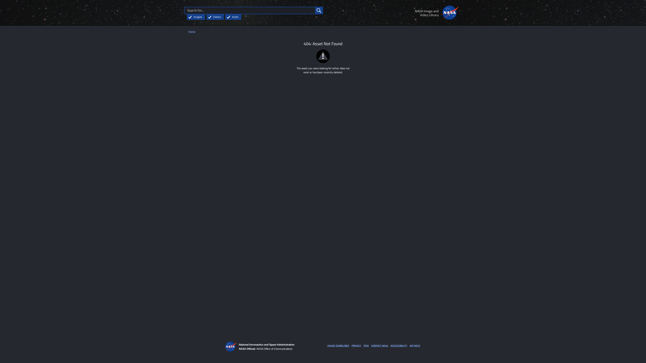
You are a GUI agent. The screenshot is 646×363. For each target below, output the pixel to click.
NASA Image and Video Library (427, 13)
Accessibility (398, 346)
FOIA (366, 346)
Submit (318, 10)
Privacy (356, 346)
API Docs (415, 346)
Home (191, 31)
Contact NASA (379, 346)
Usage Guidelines (338, 346)
